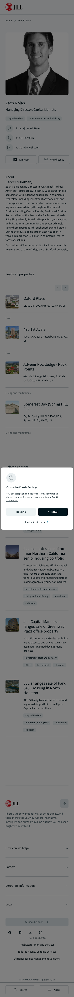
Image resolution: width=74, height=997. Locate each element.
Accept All (53, 512)
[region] (37, 498)
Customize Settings (37, 522)
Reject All (21, 512)
